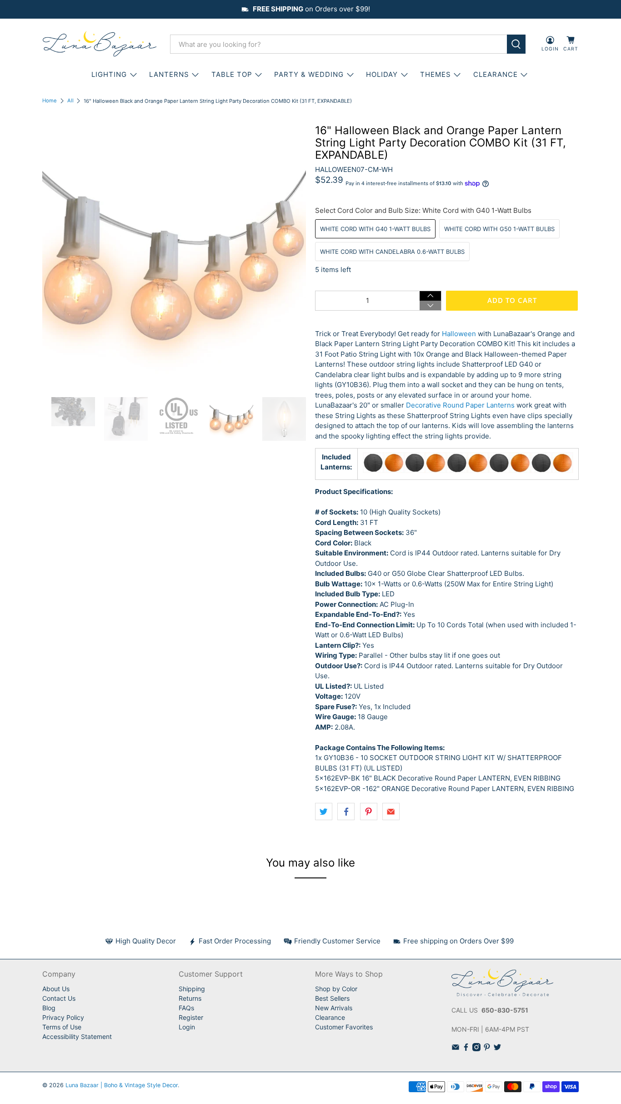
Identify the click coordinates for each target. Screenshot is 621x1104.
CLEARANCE (495, 74)
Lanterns (169, 74)
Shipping (192, 989)
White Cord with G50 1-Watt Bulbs (499, 228)
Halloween (459, 333)
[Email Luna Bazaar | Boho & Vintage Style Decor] (455, 1049)
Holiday (382, 74)
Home (49, 100)
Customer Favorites (344, 1027)
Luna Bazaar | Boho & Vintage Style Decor (121, 1085)
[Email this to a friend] (391, 811)
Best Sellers (332, 998)
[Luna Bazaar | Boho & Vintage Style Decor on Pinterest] (487, 1049)
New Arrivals (333, 1008)
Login (187, 1027)
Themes (435, 74)
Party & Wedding (309, 74)
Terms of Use (61, 1027)
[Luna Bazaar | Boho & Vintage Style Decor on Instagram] (476, 1049)
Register (191, 1017)
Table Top (231, 74)
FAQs (186, 1008)
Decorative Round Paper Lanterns (460, 405)
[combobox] (338, 44)
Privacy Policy (63, 1017)
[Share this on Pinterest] (368, 811)
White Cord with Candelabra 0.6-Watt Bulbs (392, 251)
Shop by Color (336, 989)
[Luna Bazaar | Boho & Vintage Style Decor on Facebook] (466, 1049)
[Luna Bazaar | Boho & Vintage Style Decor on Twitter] (497, 1049)
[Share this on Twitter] (323, 811)
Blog (48, 1008)
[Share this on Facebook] (346, 811)
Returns (190, 998)
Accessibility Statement (77, 1036)
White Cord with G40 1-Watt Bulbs (375, 228)
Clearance (330, 1017)
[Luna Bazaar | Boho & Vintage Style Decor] (99, 44)
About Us (56, 989)
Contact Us (58, 998)
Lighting (109, 74)
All (70, 100)
